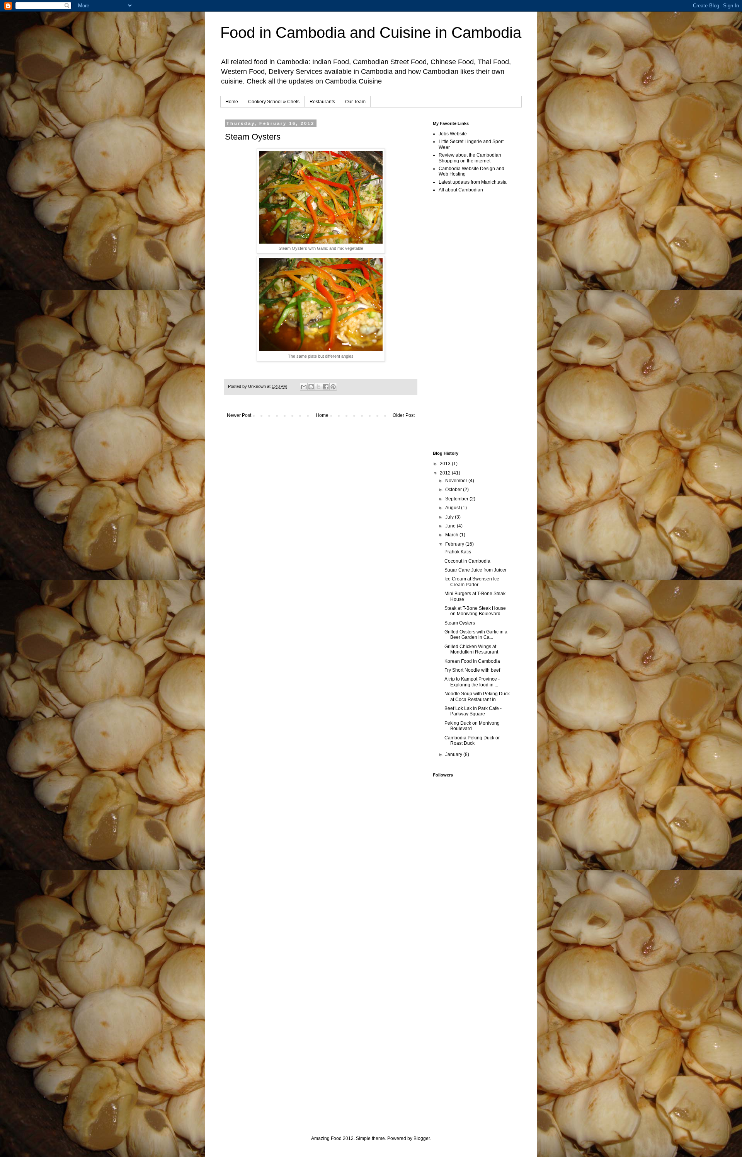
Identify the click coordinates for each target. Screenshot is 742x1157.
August (453, 507)
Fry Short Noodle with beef (472, 670)
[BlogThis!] (311, 387)
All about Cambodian (461, 190)
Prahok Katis (457, 552)
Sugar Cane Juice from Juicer (475, 570)
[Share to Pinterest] (333, 387)
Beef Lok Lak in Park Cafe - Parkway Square (473, 711)
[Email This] (304, 387)
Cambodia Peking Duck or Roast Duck (472, 740)
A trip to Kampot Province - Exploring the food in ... (472, 681)
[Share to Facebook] (326, 387)
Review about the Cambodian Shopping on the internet (470, 157)
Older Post (404, 415)
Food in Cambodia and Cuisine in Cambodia (370, 32)
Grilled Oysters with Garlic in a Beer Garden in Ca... (475, 634)
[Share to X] (318, 387)
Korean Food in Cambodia (472, 661)
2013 (446, 463)
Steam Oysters (459, 623)
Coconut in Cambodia (467, 561)
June (451, 526)
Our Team (355, 101)
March (452, 535)
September (457, 499)
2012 (446, 473)
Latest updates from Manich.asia (473, 182)
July (450, 517)
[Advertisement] (315, 442)
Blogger (422, 1138)
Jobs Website (453, 134)
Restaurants (322, 101)
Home (231, 101)
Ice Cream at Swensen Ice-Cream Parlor (472, 581)
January (454, 754)
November (456, 480)
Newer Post (239, 415)
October (454, 489)
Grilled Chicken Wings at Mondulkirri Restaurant (471, 649)
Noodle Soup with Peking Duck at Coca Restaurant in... (477, 696)
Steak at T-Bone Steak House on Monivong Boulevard (475, 611)
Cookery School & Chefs (274, 101)
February (455, 544)
